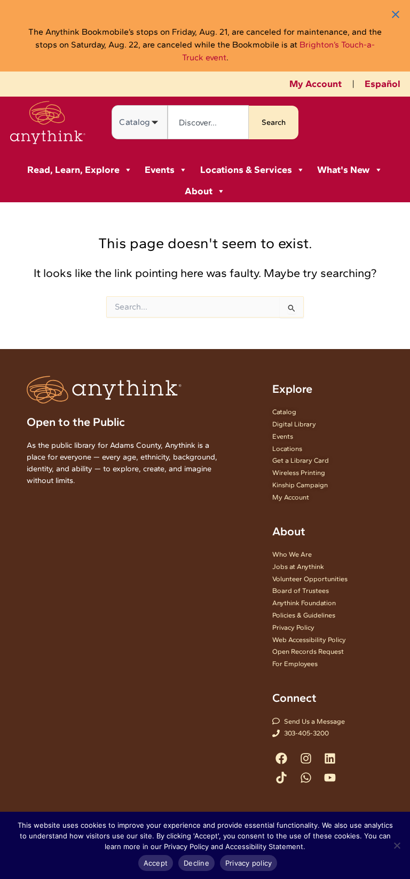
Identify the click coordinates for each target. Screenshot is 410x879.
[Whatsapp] (305, 777)
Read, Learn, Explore (73, 170)
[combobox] (208, 122)
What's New (343, 170)
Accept (156, 863)
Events (160, 170)
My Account (315, 84)
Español (382, 84)
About (198, 191)
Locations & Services (246, 170)
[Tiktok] (281, 777)
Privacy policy (248, 863)
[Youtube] (329, 777)
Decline (196, 863)
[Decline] (396, 845)
